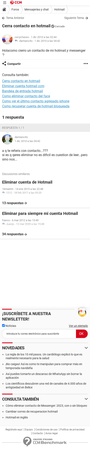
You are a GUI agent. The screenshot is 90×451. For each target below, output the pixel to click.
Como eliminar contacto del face (26, 96)
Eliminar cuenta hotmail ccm (23, 86)
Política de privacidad (72, 429)
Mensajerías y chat (36, 9)
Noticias (10, 325)
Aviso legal (51, 433)
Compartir (14, 64)
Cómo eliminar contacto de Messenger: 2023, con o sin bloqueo (46, 405)
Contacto (37, 433)
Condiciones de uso (46, 429)
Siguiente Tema (74, 18)
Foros (15, 9)
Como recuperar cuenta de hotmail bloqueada (35, 106)
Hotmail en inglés (17, 417)
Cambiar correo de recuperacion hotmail (32, 411)
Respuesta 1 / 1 (13, 127)
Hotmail (59, 9)
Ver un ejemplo (78, 325)
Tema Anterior (15, 18)
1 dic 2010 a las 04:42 (47, 40)
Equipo (29, 429)
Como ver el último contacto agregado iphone (35, 101)
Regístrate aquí (13, 429)
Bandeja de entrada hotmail (22, 91)
